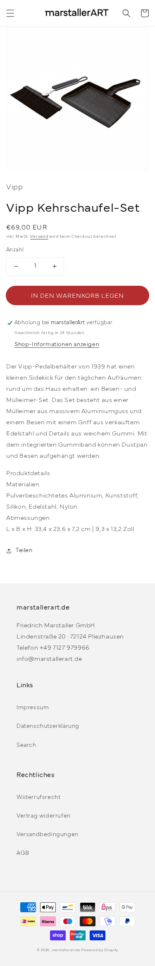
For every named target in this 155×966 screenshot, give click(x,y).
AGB (23, 853)
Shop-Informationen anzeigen (56, 344)
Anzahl (15, 250)
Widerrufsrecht (38, 797)
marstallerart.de (66, 950)
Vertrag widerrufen (44, 816)
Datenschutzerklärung (48, 726)
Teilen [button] (24, 550)
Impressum (33, 707)
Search (26, 745)
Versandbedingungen (48, 834)
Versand (39, 237)
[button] (10, 13)
